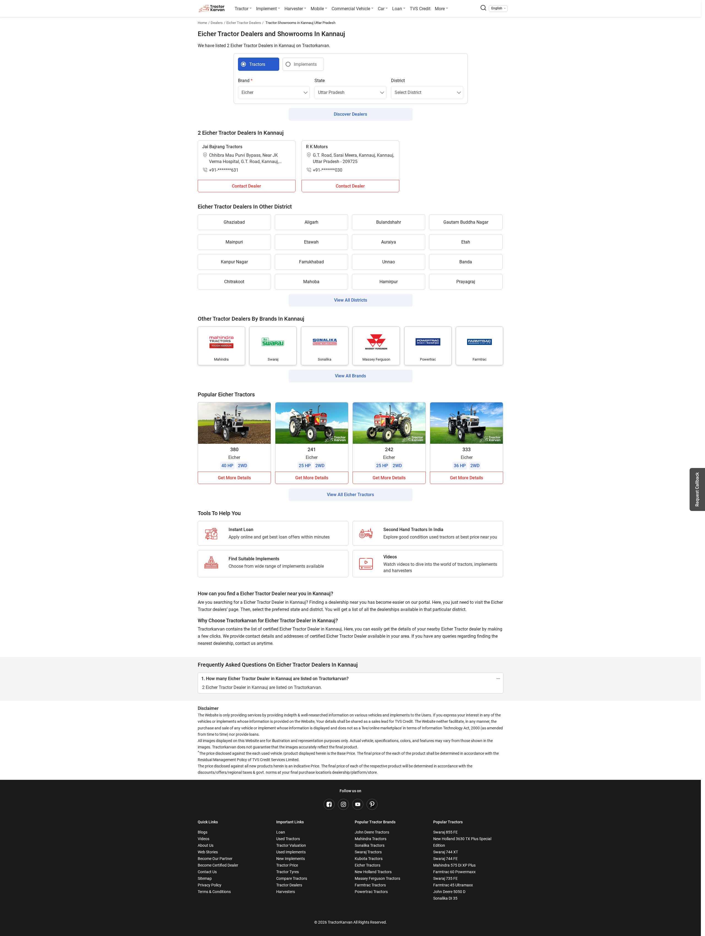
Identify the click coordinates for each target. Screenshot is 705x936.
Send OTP (402, 450)
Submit (353, 532)
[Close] (425, 398)
